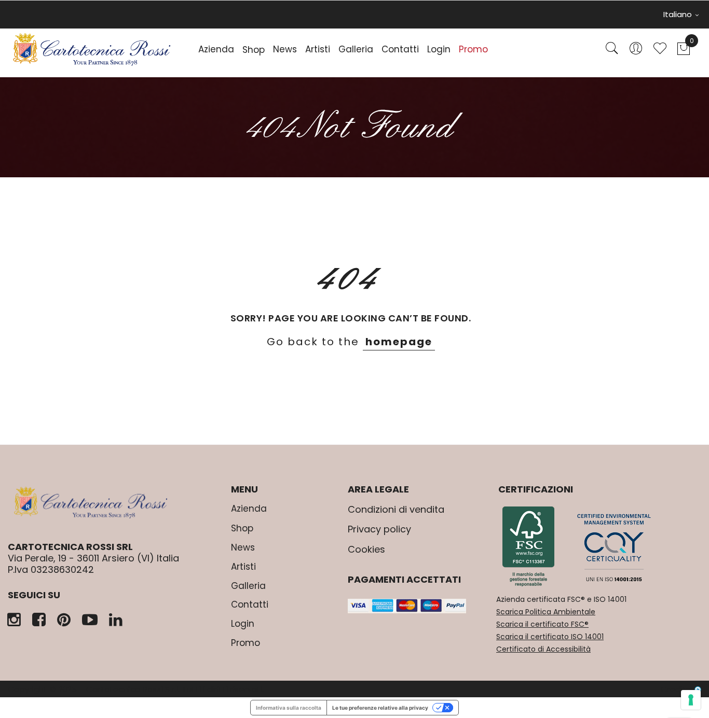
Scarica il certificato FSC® (542, 624)
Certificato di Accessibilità (543, 649)
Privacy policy (379, 529)
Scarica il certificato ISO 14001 (550, 636)
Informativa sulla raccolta (288, 708)
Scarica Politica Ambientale (545, 612)
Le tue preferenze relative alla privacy (380, 708)
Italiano (678, 14)
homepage (398, 341)
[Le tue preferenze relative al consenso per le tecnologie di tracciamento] (691, 700)
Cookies (366, 549)
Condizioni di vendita (396, 509)
